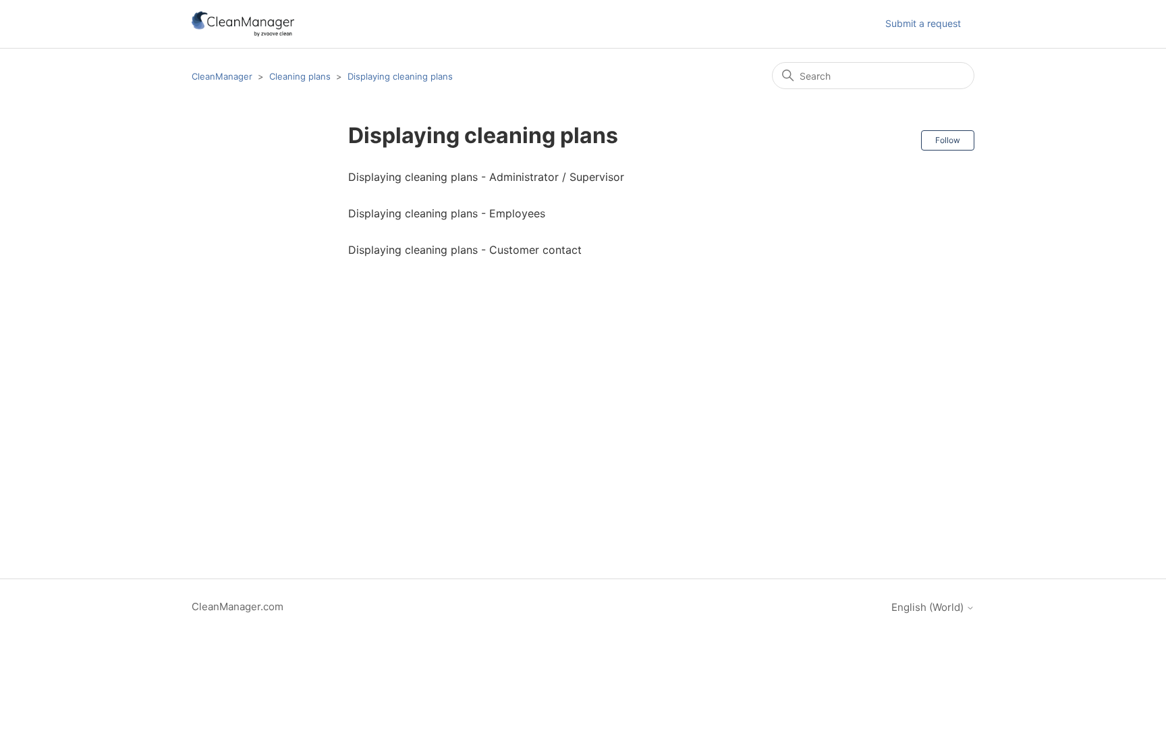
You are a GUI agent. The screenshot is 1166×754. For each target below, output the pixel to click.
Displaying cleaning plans (400, 76)
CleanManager (222, 76)
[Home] (243, 23)
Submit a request (923, 23)
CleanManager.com (237, 606)
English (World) (928, 607)
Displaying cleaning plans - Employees (446, 213)
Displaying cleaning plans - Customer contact (465, 250)
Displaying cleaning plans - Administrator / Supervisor (486, 177)
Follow (947, 140)
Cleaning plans (300, 76)
